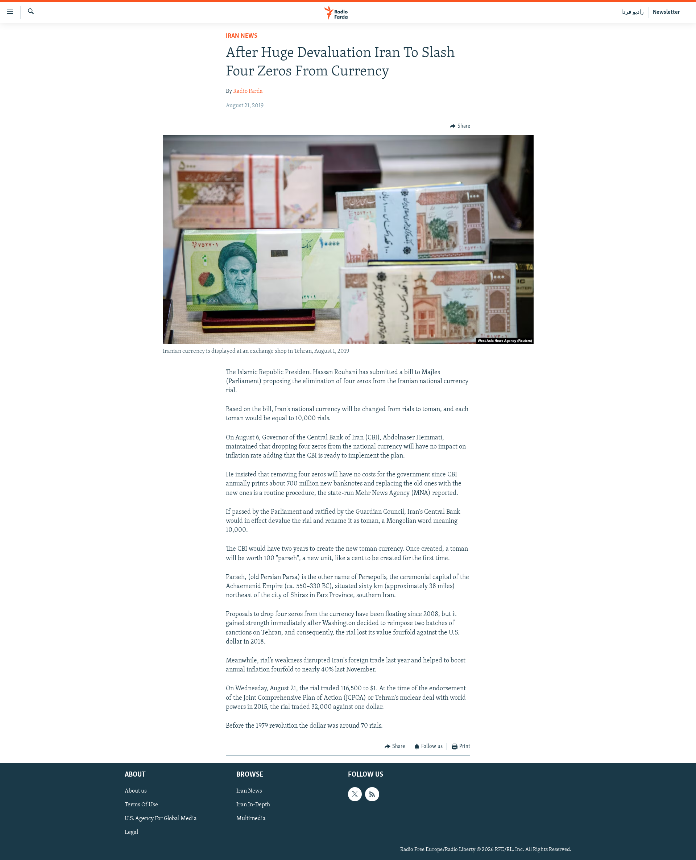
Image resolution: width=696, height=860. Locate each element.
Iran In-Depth (253, 805)
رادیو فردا (632, 12)
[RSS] (372, 794)
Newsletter (666, 12)
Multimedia (251, 819)
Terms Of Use (141, 805)
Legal (131, 832)
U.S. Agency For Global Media (161, 819)
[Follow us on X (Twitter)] (355, 794)
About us (136, 791)
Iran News (241, 36)
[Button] (460, 126)
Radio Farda (248, 91)
